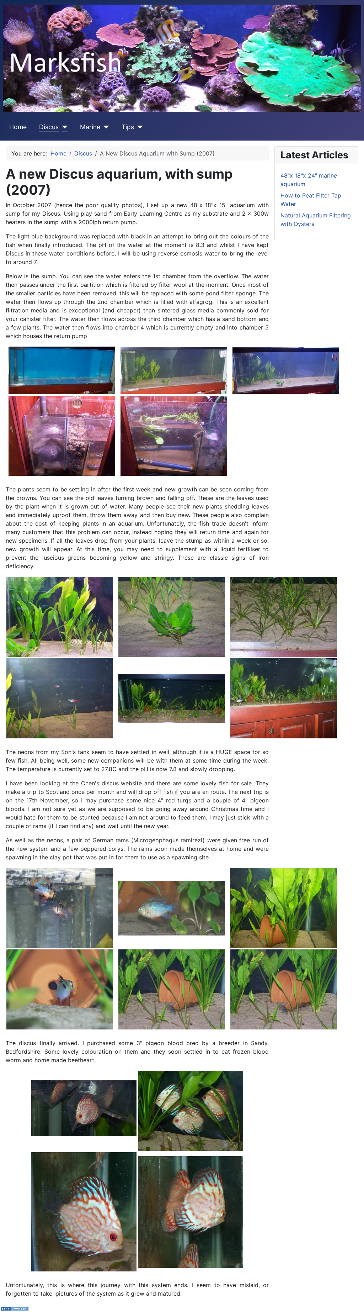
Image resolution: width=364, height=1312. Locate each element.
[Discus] (63, 127)
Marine (90, 127)
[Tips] (138, 127)
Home (18, 127)
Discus (49, 127)
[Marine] (104, 127)
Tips (128, 127)
